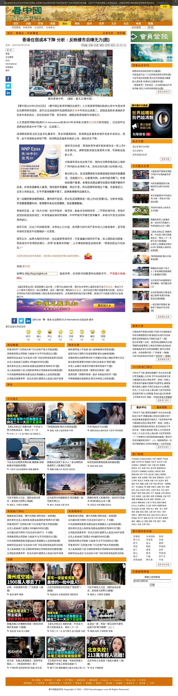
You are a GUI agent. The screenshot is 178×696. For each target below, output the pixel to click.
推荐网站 (28, 683)
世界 (101, 23)
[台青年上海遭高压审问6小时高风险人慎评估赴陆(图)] (141, 244)
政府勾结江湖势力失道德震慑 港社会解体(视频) (91, 353)
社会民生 (39, 27)
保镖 (30, 469)
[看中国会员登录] (151, 36)
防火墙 (146, 499)
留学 (166, 509)
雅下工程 (54, 668)
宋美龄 (134, 518)
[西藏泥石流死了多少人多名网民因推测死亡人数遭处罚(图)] (65, 440)
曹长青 (149, 559)
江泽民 (134, 481)
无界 (152, 683)
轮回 (92, 466)
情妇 (133, 484)
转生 (101, 466)
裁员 (12, 594)
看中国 (28, 12)
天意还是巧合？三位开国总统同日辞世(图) (151, 74)
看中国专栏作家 (142, 531)
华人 (152, 509)
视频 (150, 23)
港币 (167, 490)
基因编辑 (139, 499)
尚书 (67, 505)
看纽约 (99, 683)
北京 (133, 496)
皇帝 (160, 518)
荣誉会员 (107, 287)
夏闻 (161, 543)
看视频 (89, 683)
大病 (56, 430)
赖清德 (163, 474)
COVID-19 (140, 462)
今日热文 (12, 398)
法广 (133, 487)
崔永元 (140, 481)
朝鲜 (148, 487)
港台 (64, 23)
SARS (154, 506)
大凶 (19, 631)
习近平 (112, 430)
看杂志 (79, 683)
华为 (137, 484)
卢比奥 (165, 459)
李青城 (162, 553)
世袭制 (25, 505)
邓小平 (140, 518)
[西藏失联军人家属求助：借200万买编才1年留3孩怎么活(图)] (106, 475)
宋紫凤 (136, 536)
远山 (148, 543)
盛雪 (148, 549)
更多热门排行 (163, 400)
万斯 (150, 478)
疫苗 (144, 468)
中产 (152, 493)
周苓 (135, 546)
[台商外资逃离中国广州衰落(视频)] (25, 565)
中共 (146, 474)
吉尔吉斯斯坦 (22, 469)
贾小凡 (136, 539)
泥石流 (72, 469)
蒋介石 (165, 515)
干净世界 (104, 631)
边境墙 (144, 478)
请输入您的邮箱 (152, 577)
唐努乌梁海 (161, 502)
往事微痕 (143, 471)
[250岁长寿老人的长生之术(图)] (141, 207)
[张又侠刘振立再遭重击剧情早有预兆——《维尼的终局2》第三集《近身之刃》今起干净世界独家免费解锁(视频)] (25, 638)
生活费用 (9, 57)
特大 (113, 45)
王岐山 (157, 474)
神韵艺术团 (54, 683)
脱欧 (159, 487)
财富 (148, 493)
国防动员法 (95, 430)
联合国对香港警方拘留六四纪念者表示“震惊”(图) (91, 362)
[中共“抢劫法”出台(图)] (106, 404)
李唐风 (162, 546)
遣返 (137, 512)
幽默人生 (140, 521)
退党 (163, 471)
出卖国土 (135, 465)
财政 (144, 493)
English (105, 680)
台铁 (149, 465)
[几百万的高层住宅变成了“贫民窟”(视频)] (65, 565)
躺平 (16, 594)
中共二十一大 (15, 434)
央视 (148, 509)
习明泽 (19, 505)
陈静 (148, 546)
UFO (141, 474)
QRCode (36, 319)
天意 (63, 505)
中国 (98, 505)
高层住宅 (54, 594)
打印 (107, 45)
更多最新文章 (163, 359)
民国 (144, 515)
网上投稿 (36, 680)
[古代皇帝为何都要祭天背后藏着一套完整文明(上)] (65, 475)
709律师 (157, 499)
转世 (96, 466)
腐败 (142, 484)
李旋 (110, 631)
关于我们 (69, 680)
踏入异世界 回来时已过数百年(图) (147, 81)
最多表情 (162, 407)
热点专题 (138, 141)
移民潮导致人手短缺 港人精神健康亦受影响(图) (91, 349)
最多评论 (141, 407)
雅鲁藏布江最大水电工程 (70, 668)
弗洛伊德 (135, 474)
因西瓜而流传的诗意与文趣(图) (146, 71)
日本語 (142, 680)
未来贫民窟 (64, 594)
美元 (137, 490)
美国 (52, 23)
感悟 (150, 521)
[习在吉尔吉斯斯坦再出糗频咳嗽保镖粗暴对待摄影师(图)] (25, 440)
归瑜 (161, 539)
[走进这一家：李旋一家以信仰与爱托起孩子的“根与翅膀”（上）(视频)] (106, 601)
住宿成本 (9, 67)
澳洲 (140, 515)
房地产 (134, 493)
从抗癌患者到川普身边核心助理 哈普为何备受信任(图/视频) (161, 295)
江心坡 (148, 506)
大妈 (144, 496)
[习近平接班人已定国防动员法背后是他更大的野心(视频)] (25, 475)
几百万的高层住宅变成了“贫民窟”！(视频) (151, 356)
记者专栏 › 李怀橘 (114, 33)
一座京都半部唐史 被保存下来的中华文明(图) (160, 307)
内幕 (152, 481)
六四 (165, 462)
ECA (7, 60)
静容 (148, 553)
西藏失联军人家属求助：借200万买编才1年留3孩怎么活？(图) (160, 222)
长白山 (134, 506)
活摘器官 (143, 465)
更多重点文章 (163, 317)
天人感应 (25, 631)
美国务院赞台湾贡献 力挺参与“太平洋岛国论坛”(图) (32, 353)
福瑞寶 (119, 683)
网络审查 (141, 502)
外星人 (134, 524)
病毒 (133, 462)
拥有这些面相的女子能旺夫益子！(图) (149, 338)
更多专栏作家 (163, 564)
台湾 (163, 493)
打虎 (150, 484)
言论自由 (135, 509)
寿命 (139, 524)
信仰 (97, 631)
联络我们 (48, 680)
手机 (155, 521)
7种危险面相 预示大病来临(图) (62, 427)
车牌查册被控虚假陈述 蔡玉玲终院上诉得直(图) (91, 378)
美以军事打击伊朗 (141, 146)
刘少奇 (151, 518)
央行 (163, 487)
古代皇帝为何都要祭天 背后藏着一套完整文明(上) (161, 283)
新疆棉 (162, 465)
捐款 (59, 680)
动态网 (142, 683)
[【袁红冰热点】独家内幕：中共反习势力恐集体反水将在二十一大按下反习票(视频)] (25, 404)
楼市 (7, 70)
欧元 (158, 490)
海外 (164, 512)
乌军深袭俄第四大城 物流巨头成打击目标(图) (160, 186)
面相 (52, 430)
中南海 (146, 481)
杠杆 (133, 490)
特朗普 (159, 459)
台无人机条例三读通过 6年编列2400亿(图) (28, 362)
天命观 (57, 505)
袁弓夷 (153, 468)
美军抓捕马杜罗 (140, 154)
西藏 (52, 469)
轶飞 (135, 543)
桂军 (148, 515)
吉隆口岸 (58, 469)
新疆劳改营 (161, 506)
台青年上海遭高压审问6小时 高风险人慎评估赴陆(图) (161, 247)
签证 (142, 512)
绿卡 (155, 512)
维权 (152, 499)
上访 (163, 499)
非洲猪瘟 (158, 496)
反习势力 (26, 434)
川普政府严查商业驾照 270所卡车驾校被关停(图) (161, 174)
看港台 (20, 33)
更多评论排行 (163, 447)
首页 (15, 23)
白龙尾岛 (141, 506)
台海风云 (50, 27)
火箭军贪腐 (43, 434)
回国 (146, 512)
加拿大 (154, 487)
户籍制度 (99, 668)
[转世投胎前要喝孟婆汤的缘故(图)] (106, 440)
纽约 (89, 23)
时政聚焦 (16, 27)
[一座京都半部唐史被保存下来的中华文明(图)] (141, 304)
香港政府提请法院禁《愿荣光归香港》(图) (89, 370)
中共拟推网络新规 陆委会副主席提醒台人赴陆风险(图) (33, 374)
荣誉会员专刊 (141, 65)
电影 (33, 668)
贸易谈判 (161, 478)
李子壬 (162, 556)
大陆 (28, 23)
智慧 (146, 521)
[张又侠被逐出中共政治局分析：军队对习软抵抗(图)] (141, 195)
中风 (71, 430)
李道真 (149, 539)
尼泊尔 (66, 469)
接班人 (13, 505)
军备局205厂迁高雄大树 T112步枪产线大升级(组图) (32, 349)
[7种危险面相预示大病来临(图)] (65, 404)
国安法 (134, 468)
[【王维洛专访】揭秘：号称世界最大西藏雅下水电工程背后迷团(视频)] (65, 638)
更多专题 (165, 159)
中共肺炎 (135, 459)
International (11, 64)
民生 (159, 512)
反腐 (146, 484)
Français (117, 680)
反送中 (161, 481)
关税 (139, 478)
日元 (163, 490)
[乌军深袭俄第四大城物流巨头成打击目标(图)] (141, 183)
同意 (165, 6)
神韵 (92, 631)
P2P (169, 496)
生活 (126, 23)
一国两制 (167, 484)
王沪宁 (168, 478)
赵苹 (161, 549)
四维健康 (137, 559)
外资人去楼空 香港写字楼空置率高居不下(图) (90, 366)
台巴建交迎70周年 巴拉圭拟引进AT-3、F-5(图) (30, 532)
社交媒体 (139, 487)
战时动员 (104, 430)
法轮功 (134, 502)
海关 (133, 512)
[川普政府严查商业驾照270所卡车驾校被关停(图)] (141, 171)
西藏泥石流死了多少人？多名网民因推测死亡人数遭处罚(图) (161, 271)
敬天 (52, 505)
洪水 (148, 468)
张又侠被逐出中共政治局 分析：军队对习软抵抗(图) (161, 198)
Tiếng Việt (130, 680)
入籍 (150, 512)
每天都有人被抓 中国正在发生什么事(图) (151, 386)
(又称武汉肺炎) (145, 459)
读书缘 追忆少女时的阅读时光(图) (147, 88)
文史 (113, 23)
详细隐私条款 (163, 3)
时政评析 (27, 27)
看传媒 (109, 683)
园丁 (135, 549)
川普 (154, 459)
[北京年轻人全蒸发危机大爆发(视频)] (106, 638)
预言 (159, 521)
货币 (148, 490)
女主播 (142, 509)
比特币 (143, 490)
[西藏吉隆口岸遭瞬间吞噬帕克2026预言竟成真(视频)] (25, 601)
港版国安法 (161, 468)
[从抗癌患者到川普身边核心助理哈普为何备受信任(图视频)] (141, 292)
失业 (92, 668)
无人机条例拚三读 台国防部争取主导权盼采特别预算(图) (34, 370)
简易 (161, 536)
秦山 (135, 553)
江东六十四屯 (151, 502)
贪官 (166, 481)
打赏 (96, 45)
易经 (134, 521)
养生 (148, 524)
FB (145, 487)
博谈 (77, 23)
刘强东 (138, 496)
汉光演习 (135, 471)
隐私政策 (93, 680)
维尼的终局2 (24, 668)
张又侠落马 (138, 150)
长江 (139, 468)
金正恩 (151, 474)
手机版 (84, 45)
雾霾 (133, 499)
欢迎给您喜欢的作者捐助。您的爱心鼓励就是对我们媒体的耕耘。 (49, 256)
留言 (102, 45)
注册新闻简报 (141, 571)
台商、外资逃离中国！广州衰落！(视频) (150, 352)
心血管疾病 (64, 430)
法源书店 (67, 683)
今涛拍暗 (150, 536)
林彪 (145, 518)
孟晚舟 (134, 478)
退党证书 (130, 683)
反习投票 (34, 434)
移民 (156, 509)
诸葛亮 (165, 518)
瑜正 (135, 556)
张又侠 (38, 668)
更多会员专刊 (163, 92)
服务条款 (81, 680)
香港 (7, 54)
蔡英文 (168, 493)
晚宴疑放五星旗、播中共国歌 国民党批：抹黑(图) (31, 516)
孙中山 (158, 515)
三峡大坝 (155, 465)
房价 (148, 496)
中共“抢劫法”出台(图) (97, 427)
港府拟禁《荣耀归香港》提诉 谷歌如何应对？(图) (92, 374)
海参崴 (157, 493)
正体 (91, 45)
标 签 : (10, 50)
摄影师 (36, 469)
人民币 (153, 490)
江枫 (148, 556)
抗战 (153, 515)
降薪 (21, 594)
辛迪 (161, 559)
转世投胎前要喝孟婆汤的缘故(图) (103, 462)
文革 (144, 524)
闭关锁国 (119, 430)
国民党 (158, 471)
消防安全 (74, 594)
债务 (168, 487)
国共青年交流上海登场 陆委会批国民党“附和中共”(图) (33, 366)
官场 (40, 23)
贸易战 (147, 462)
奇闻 (138, 23)
